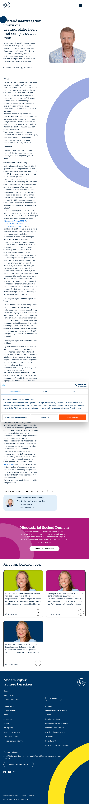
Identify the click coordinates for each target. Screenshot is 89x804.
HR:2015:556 (8, 464)
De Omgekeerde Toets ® (56, 710)
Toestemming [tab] (15, 391)
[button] (27, 491)
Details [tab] (44, 391)
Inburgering (8, 728)
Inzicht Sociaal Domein (54, 728)
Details (43, 417)
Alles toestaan (72, 417)
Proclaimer (31, 795)
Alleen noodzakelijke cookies (16, 417)
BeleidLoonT (50, 741)
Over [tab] (73, 391)
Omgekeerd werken (11, 732)
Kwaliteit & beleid (10, 736)
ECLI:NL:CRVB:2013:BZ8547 (14, 221)
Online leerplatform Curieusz (57, 723)
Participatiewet (9, 710)
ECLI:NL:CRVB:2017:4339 (13, 224)
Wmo (5, 715)
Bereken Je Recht (52, 719)
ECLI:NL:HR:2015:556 (12, 226)
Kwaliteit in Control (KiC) (55, 732)
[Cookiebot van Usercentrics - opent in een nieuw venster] (77, 385)
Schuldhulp (7, 719)
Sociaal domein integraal (13, 741)
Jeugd (6, 723)
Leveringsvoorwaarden (11, 795)
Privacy (23, 795)
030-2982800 (9, 695)
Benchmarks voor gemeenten (57, 745)
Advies (48, 715)
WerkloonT (49, 736)
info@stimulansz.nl (11, 700)
